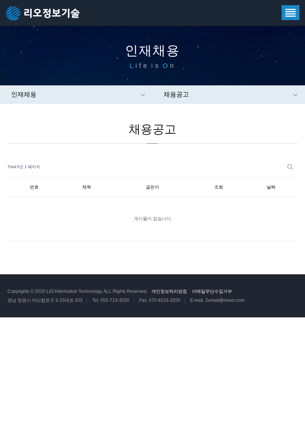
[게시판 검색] (290, 166)
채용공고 (176, 94)
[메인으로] (43, 13)
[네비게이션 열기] (290, 12)
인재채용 (23, 94)
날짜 (271, 187)
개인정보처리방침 (169, 291)
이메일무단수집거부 (212, 291)
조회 (218, 187)
